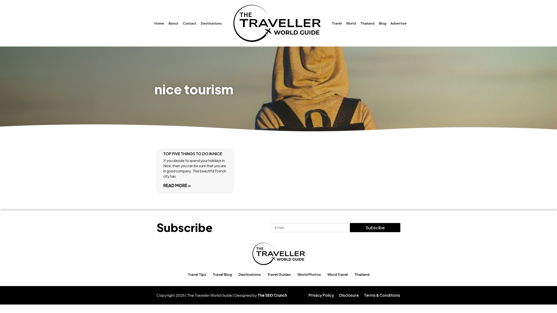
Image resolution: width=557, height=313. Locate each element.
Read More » (177, 185)
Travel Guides (279, 274)
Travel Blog (222, 274)
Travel (337, 23)
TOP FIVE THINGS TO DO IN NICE (192, 153)
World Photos (309, 274)
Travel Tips (197, 274)
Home (159, 23)
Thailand (367, 23)
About (173, 23)
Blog (382, 23)
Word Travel (337, 274)
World (351, 23)
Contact (189, 23)
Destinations (211, 23)
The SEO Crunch (272, 295)
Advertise (399, 23)
